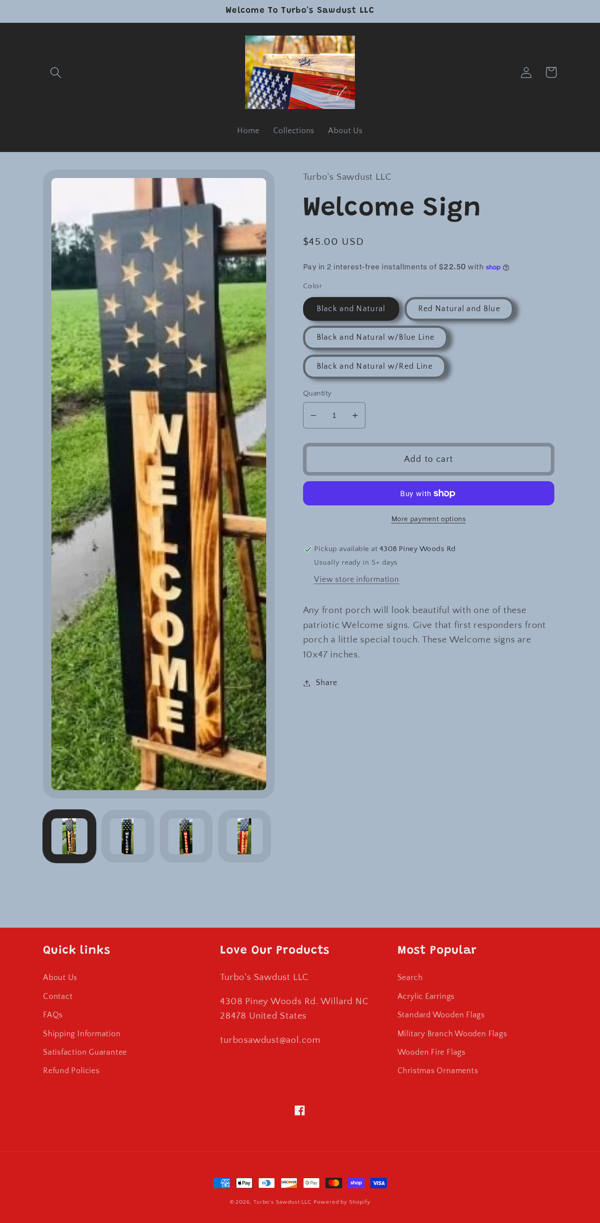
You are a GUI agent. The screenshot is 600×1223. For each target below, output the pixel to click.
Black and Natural (351, 309)
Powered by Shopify (342, 1202)
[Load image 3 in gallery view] (186, 836)
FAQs (53, 1015)
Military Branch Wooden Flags (452, 1034)
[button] (55, 72)
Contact (57, 996)
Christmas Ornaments (438, 1071)
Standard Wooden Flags (441, 1015)
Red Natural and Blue (459, 309)
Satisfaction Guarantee (85, 1052)
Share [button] (326, 683)
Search (410, 977)
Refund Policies (71, 1071)
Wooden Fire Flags (432, 1052)
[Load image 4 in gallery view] (244, 836)
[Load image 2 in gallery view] (127, 836)
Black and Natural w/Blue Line (376, 337)
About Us (60, 977)
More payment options (428, 519)
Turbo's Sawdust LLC (282, 1202)
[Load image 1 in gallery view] (69, 836)
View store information (356, 579)
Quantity (317, 393)
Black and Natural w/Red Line (375, 366)
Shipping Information (82, 1034)
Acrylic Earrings (426, 996)
